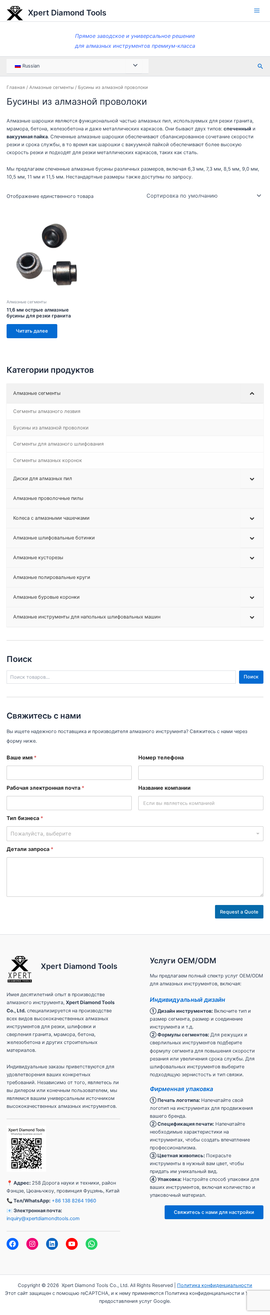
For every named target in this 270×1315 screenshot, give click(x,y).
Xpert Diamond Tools (67, 12)
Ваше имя (22, 757)
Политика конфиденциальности (214, 1285)
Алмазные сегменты (51, 87)
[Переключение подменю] (251, 393)
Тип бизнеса (25, 818)
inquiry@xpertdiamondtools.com (43, 1218)
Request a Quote (239, 912)
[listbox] (135, 833)
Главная (16, 87)
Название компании (164, 788)
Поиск (251, 677)
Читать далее (32, 331)
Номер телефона (161, 757)
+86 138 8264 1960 (74, 1201)
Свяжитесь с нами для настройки (214, 1212)
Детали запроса (30, 849)
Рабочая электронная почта (45, 788)
